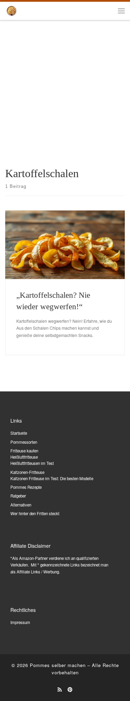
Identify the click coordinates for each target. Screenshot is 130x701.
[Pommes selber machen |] (11, 10)
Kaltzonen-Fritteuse (27, 472)
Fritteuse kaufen (24, 450)
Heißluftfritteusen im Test (32, 463)
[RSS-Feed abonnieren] (60, 689)
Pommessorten (23, 442)
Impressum (20, 622)
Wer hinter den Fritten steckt (34, 513)
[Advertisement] (65, 89)
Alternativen (20, 505)
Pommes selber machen (58, 665)
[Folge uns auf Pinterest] (70, 689)
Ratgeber (18, 496)
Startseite (18, 433)
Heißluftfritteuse (24, 457)
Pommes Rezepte (26, 487)
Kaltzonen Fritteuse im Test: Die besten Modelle (51, 478)
